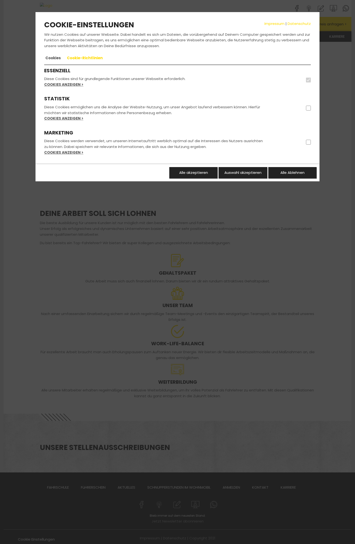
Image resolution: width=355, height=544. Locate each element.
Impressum (274, 23)
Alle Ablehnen (292, 172)
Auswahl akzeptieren (243, 172)
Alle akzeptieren (193, 172)
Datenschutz (299, 23)
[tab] (53, 58)
